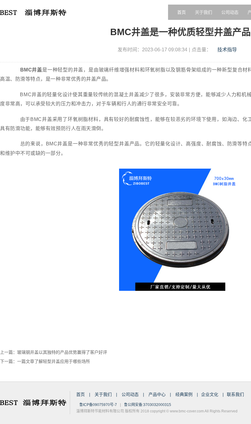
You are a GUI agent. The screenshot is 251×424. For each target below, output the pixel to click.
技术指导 (227, 49)
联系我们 (235, 394)
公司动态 (131, 394)
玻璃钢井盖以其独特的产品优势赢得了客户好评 (62, 352)
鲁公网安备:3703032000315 (147, 405)
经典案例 (184, 394)
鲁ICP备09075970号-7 (98, 405)
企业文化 (210, 394)
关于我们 (104, 394)
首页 (181, 12)
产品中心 (157, 394)
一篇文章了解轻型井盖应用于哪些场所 (53, 361)
